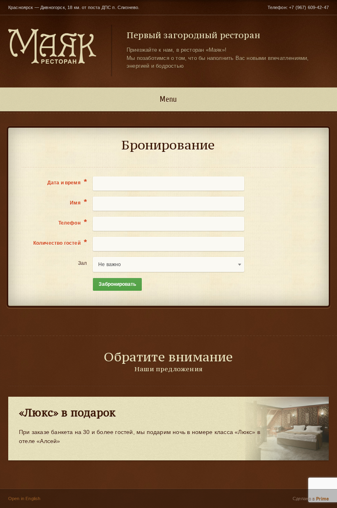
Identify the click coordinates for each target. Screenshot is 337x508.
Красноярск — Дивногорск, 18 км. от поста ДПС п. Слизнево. (73, 7)
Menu (168, 99)
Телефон (72, 222)
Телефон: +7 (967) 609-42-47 (298, 7)
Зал (82, 263)
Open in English (24, 498)
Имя (78, 202)
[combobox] (168, 264)
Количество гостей (60, 242)
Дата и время (67, 182)
